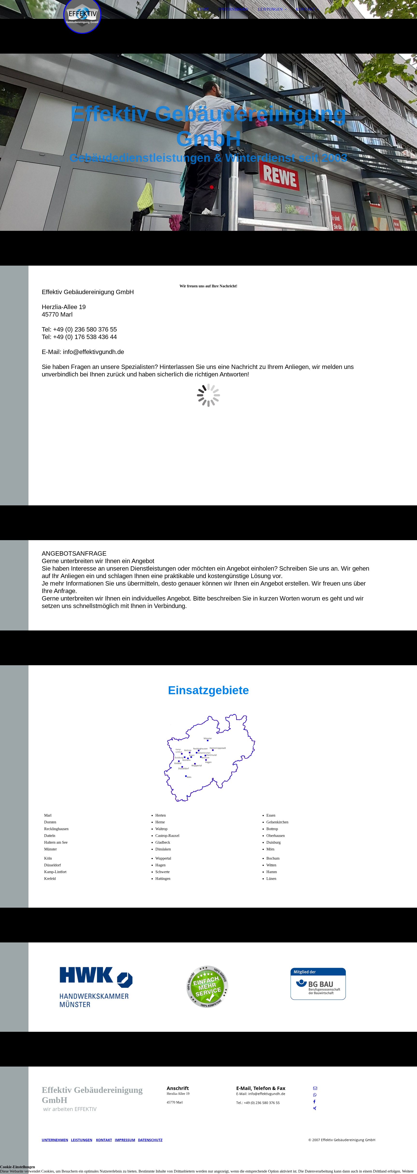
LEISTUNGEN (270, 9)
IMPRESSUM (125, 1140)
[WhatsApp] (315, 1095)
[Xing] (314, 1108)
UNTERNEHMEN (233, 9)
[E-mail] (315, 1088)
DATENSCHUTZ (150, 1140)
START (203, 9)
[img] (84, 17)
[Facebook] (314, 1102)
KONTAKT (305, 9)
